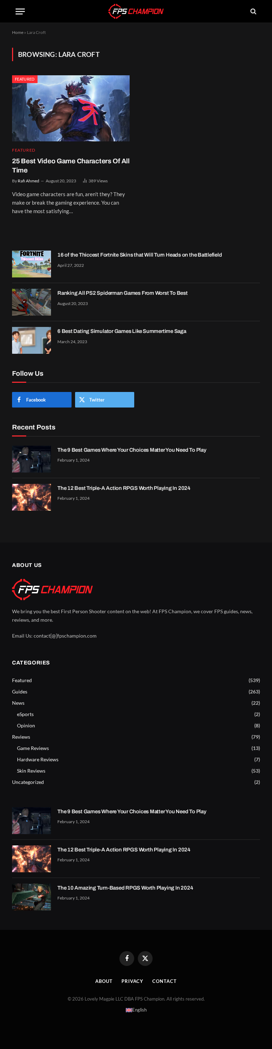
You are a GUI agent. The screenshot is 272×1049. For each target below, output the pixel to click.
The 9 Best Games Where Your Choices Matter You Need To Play (131, 450)
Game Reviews (33, 748)
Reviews (21, 737)
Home (17, 32)
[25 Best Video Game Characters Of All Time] (71, 108)
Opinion (26, 725)
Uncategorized (28, 782)
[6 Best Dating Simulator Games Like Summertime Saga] (31, 340)
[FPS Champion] (136, 11)
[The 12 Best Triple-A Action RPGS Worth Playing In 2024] (31, 497)
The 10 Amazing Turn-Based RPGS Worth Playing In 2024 (125, 888)
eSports (25, 714)
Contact (164, 981)
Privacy (132, 981)
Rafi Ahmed (28, 180)
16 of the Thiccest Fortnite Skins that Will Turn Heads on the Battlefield (139, 255)
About (104, 981)
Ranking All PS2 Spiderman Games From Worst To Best (122, 293)
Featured (25, 79)
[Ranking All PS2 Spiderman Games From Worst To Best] (31, 302)
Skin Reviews (31, 771)
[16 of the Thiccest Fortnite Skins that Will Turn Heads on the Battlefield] (31, 264)
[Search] (252, 11)
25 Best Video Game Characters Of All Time (71, 165)
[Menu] (20, 11)
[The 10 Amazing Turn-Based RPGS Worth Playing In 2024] (31, 897)
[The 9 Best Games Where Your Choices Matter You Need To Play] (31, 459)
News (18, 703)
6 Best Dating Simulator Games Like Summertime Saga (121, 331)
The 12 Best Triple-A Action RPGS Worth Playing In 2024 (124, 488)
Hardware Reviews (37, 759)
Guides (19, 691)
